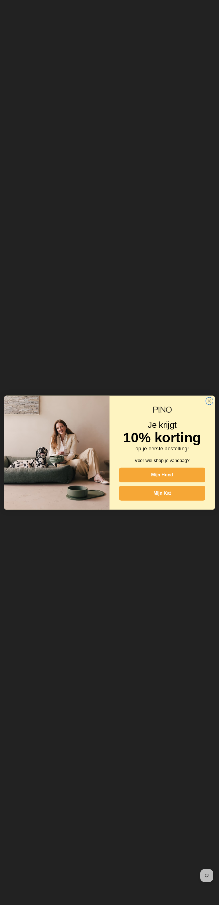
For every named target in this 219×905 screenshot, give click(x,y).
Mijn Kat (162, 493)
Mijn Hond (162, 474)
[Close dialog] (209, 401)
